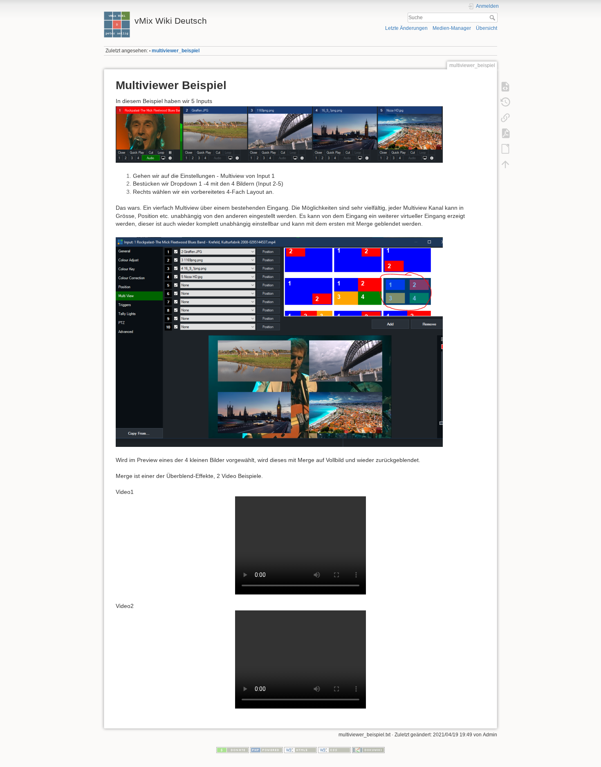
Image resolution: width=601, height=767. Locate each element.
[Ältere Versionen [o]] (505, 102)
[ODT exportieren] (505, 149)
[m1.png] (279, 134)
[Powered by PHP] (266, 749)
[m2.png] (279, 342)
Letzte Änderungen (406, 28)
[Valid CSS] (334, 749)
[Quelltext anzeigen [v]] (505, 86)
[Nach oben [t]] (505, 164)
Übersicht (486, 28)
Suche (493, 17)
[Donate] (232, 749)
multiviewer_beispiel (176, 51)
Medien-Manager (452, 28)
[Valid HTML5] (300, 749)
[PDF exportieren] (505, 133)
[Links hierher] (505, 118)
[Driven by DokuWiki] (368, 749)
